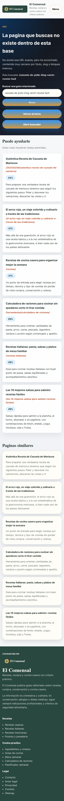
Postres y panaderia (16, 736)
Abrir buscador (32, 124)
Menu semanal (13, 757)
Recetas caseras (14, 724)
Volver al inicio (32, 113)
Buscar (32, 102)
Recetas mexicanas (16, 732)
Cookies (9, 789)
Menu (55, 9)
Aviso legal (11, 781)
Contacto (10, 777)
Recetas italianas (14, 728)
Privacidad (11, 785)
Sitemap (9, 793)
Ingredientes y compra (17, 749)
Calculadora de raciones (18, 760)
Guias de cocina (14, 752)
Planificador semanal (16, 764)
